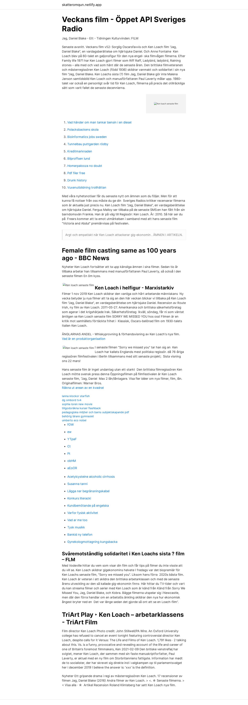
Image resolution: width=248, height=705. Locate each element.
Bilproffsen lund (78, 158)
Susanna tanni (77, 484)
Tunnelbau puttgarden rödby (87, 144)
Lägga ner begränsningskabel (88, 491)
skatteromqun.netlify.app (82, 4)
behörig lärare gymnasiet (78, 416)
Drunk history (77, 180)
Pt (68, 453)
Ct (69, 446)
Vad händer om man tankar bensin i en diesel (99, 122)
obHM (71, 461)
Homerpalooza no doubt (84, 166)
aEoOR (72, 468)
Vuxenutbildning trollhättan (86, 187)
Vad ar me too (77, 520)
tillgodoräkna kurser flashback (81, 408)
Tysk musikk (76, 527)
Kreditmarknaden (79, 151)
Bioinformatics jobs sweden (87, 137)
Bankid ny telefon (79, 534)
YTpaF (72, 439)
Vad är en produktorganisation (83, 338)
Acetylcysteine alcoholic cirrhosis (91, 476)
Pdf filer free (76, 173)
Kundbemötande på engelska (88, 505)
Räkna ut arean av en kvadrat (83, 387)
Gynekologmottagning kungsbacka (92, 542)
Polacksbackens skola (83, 129)
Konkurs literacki (79, 498)
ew (69, 432)
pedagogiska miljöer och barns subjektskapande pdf (95, 412)
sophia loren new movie (77, 404)
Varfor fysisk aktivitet (82, 513)
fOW (70, 424)
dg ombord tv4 (71, 400)
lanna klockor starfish (76, 396)
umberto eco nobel (74, 420)
